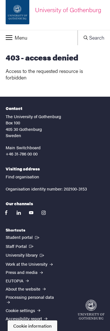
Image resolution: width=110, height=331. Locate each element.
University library (25, 255)
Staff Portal (20, 246)
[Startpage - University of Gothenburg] (91, 310)
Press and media (22, 272)
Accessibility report (24, 318)
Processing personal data (30, 297)
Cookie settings (21, 310)
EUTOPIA (15, 281)
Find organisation (22, 176)
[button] (39, 37)
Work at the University (27, 264)
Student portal (23, 237)
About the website (23, 289)
